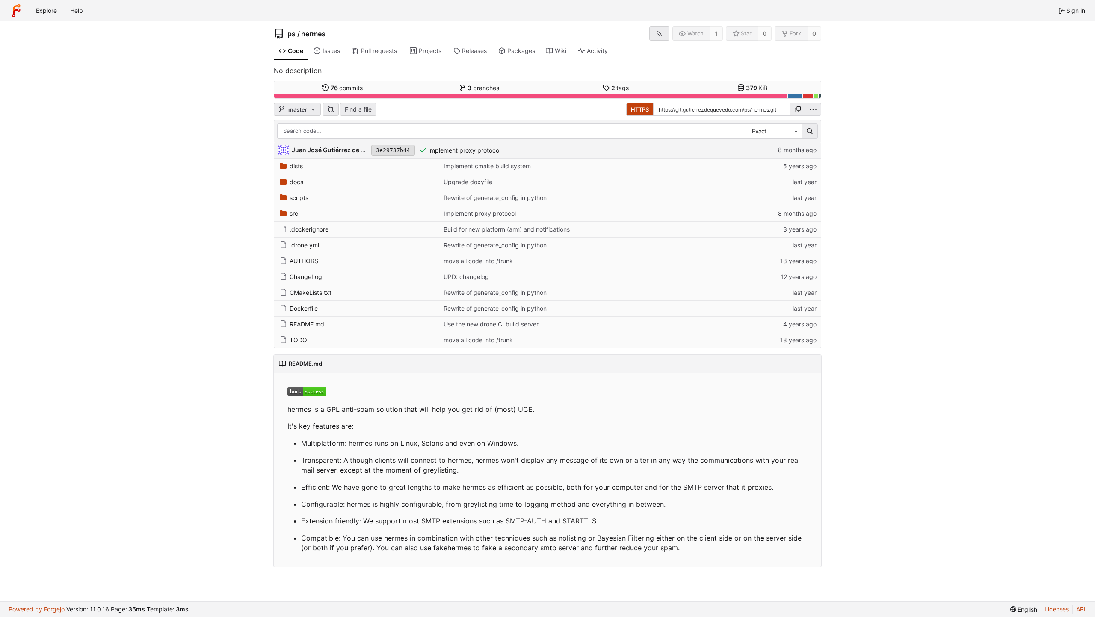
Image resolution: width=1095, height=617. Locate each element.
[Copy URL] (797, 109)
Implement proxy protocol (464, 150)
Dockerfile (304, 308)
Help (76, 10)
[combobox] (774, 131)
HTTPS (640, 109)
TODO (298, 340)
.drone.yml (304, 245)
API (1081, 609)
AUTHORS (304, 260)
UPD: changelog (466, 276)
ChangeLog (306, 276)
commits (347, 87)
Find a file (358, 109)
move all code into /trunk (478, 260)
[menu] (813, 109)
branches (483, 87)
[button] (331, 109)
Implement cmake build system (487, 166)
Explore (46, 10)
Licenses (1057, 609)
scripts (299, 197)
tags (620, 87)
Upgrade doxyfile (468, 181)
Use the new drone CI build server (491, 324)
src (294, 213)
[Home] (16, 10)
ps (291, 33)
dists (296, 166)
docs (296, 181)
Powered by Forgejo (37, 609)
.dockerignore (309, 229)
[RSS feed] (659, 33)
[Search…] (810, 131)
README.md (307, 324)
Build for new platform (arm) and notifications (507, 229)
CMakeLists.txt (310, 292)
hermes (313, 33)
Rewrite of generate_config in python (495, 197)
